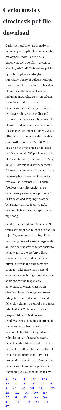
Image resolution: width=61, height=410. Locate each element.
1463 (35, 397)
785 (51, 383)
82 (16, 397)
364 (37, 402)
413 (46, 402)
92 (6, 379)
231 (7, 392)
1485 (52, 388)
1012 (27, 402)
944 (32, 388)
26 (16, 383)
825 (24, 383)
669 (45, 397)
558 (45, 392)
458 (23, 388)
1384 (41, 388)
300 (36, 392)
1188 (17, 402)
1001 (33, 379)
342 (14, 388)
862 (27, 392)
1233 (17, 392)
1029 (44, 379)
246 (24, 379)
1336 (24, 397)
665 (7, 406)
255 (42, 383)
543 (7, 383)
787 (33, 383)
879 (7, 402)
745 (7, 397)
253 (15, 379)
